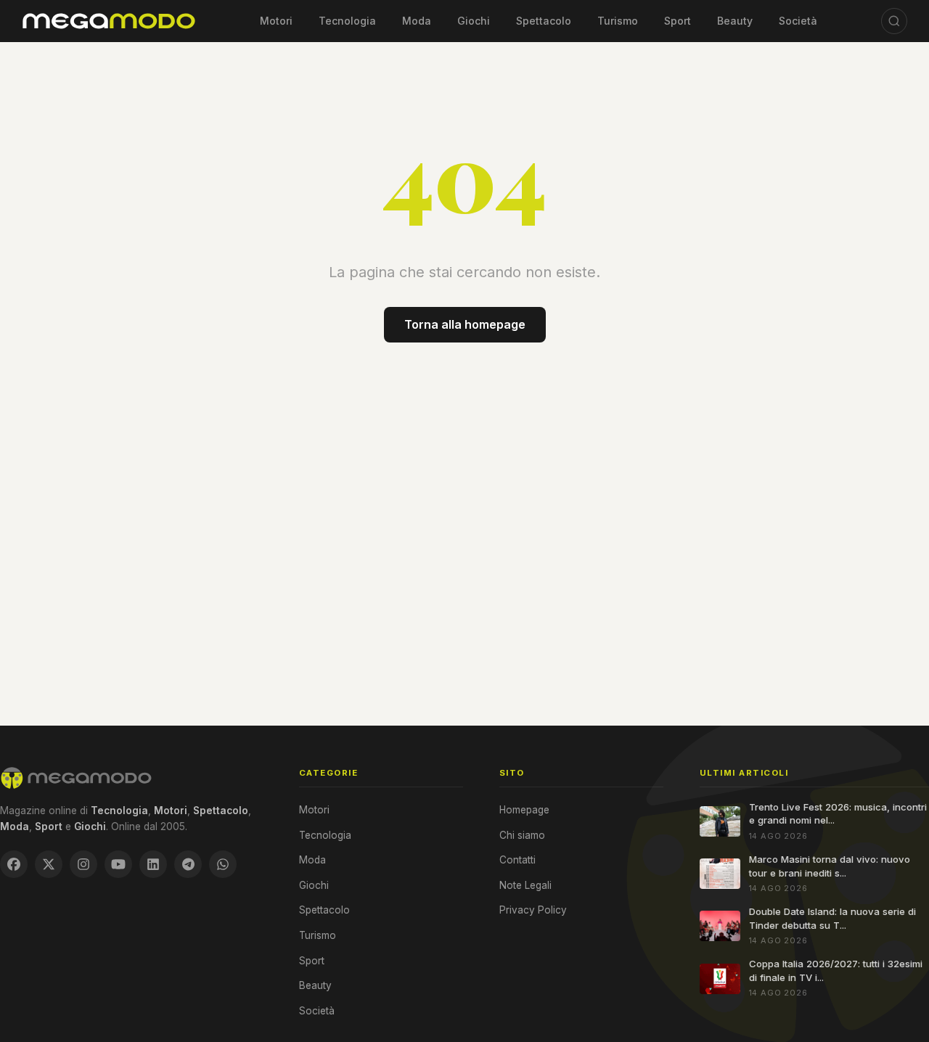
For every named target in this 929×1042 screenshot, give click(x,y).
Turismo (617, 21)
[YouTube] (118, 864)
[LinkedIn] (153, 864)
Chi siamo (522, 835)
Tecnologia (347, 21)
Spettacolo (543, 21)
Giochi (473, 21)
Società (798, 21)
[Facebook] (14, 864)
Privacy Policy (533, 910)
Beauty (735, 21)
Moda (416, 21)
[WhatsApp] (223, 864)
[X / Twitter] (48, 864)
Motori (276, 21)
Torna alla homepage (464, 324)
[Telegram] (188, 864)
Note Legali (525, 885)
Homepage (524, 810)
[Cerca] (894, 21)
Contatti (517, 860)
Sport (677, 21)
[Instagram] (83, 864)
